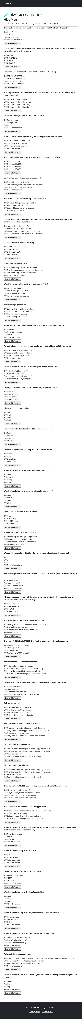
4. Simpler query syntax (14, 210)
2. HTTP (7, 456)
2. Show (8, 836)
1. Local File (9, 32)
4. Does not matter (12, 358)
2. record (8, 477)
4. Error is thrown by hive (15, 275)
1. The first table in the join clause (18, 350)
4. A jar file (9, 523)
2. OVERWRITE (10, 58)
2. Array (8, 498)
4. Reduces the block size (14, 544)
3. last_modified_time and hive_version (20, 795)
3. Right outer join (12, 860)
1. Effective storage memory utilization (20, 203)
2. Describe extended (13, 332)
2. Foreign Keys (11, 122)
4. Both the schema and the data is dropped (22, 756)
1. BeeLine (8, 433)
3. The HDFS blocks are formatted (18, 187)
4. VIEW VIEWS (10, 254)
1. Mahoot (9, 981)
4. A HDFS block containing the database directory (25, 673)
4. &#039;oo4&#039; (13, 169)
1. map (7, 474)
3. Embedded (10, 459)
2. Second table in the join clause (18, 353)
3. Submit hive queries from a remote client (22, 629)
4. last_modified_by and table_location (20, 798)
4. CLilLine (8, 441)
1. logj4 (7, 412)
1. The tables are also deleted (16, 182)
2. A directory (10, 518)
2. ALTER (8, 878)
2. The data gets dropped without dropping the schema (27, 751)
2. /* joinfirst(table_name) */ (16, 373)
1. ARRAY (8, 896)
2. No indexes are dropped (15, 813)
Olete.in (8, 3)
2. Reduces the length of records (18, 539)
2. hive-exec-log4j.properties (16, 291)
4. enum (8, 482)
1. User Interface (11, 917)
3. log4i (7, 417)
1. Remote (8, 454)
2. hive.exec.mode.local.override (17, 102)
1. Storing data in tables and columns (19, 309)
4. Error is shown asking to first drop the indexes (24, 818)
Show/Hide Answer (12, 43)
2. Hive (7, 984)
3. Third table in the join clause (17, 355)
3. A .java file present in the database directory (23, 671)
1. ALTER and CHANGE (13, 875)
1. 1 (6, 557)
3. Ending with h (11, 650)
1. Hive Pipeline (11, 392)
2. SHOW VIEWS (11, 249)
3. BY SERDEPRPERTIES (13, 81)
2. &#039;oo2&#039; (13, 164)
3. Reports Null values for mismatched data (22, 231)
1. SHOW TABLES (11, 247)
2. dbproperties (11, 689)
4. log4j (7, 420)
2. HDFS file (9, 35)
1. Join (7, 855)
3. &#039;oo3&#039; (13, 166)
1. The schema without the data (17, 707)
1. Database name (12, 686)
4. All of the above (12, 148)
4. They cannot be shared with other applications (24, 736)
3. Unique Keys (10, 125)
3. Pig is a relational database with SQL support (23, 963)
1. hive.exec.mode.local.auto (16, 99)
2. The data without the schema (17, 710)
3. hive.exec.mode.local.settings (17, 104)
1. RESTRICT (9, 55)
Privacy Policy (34, 1012)
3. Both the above (11, 37)
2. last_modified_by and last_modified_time (22, 793)
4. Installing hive (11, 632)
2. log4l (7, 415)
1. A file (7, 516)
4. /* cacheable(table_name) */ (17, 379)
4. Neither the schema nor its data (18, 715)
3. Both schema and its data (16, 712)
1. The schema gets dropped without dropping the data (27, 749)
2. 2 (6, 560)
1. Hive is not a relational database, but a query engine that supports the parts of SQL (39, 958)
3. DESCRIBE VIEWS (12, 252)
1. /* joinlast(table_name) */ (16, 371)
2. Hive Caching (11, 394)
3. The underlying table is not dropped (20, 272)
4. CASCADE (9, 63)
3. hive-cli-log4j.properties (15, 293)
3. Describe (9, 839)
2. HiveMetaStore (11, 606)
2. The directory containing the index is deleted (23, 270)
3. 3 (6, 562)
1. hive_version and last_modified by (19, 790)
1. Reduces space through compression (20, 536)
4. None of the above (13, 128)
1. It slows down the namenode (17, 141)
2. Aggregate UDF (12, 583)
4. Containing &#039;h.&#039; (16, 653)
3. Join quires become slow (15, 146)
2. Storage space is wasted (15, 143)
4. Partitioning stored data (15, 316)
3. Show (8, 335)
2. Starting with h (11, 648)
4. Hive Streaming (12, 399)
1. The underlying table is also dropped (20, 267)
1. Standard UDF (11, 580)
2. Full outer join (11, 857)
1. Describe (9, 329)
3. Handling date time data (15, 314)
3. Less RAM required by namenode (19, 208)
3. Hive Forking (10, 397)
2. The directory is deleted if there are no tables (23, 185)
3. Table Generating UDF (14, 586)
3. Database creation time (15, 692)
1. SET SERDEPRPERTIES (14, 76)
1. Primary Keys (11, 120)
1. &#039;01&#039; (12, 161)
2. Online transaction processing (18, 311)
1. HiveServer (10, 604)
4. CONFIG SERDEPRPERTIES (16, 84)
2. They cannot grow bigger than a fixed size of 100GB (26, 730)
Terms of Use (47, 1012)
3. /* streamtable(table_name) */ (17, 376)
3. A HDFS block (11, 521)
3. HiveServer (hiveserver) (15, 943)
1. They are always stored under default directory (24, 728)
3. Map (7, 500)
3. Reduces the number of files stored (20, 542)
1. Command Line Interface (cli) (17, 937)
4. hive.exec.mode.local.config (16, 107)
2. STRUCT (8, 899)
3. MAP (7, 901)
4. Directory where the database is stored (21, 694)
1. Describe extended (13, 834)
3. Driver (8, 922)
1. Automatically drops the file (16, 226)
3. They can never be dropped (16, 733)
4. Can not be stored (13, 40)
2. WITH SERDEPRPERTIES (15, 78)
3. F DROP (8, 60)
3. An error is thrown (13, 754)
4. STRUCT (8, 503)
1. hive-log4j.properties (14, 288)
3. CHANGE (9, 880)
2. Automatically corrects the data (18, 228)
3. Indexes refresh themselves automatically (22, 816)
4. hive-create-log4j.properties (17, 296)
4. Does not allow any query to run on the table (23, 234)
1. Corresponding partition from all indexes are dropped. (27, 811)
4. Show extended (12, 337)
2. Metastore (10, 919)
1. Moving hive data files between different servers (25, 624)
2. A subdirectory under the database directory (23, 668)
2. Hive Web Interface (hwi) (15, 940)
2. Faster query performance (16, 205)
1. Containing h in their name (16, 645)
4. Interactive (10, 461)
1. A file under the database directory (19, 666)
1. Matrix (8, 495)
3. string (8, 479)
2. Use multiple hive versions (16, 627)
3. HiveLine (9, 438)
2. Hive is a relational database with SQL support (24, 961)
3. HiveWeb (9, 609)
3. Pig (7, 986)
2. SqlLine (8, 435)
